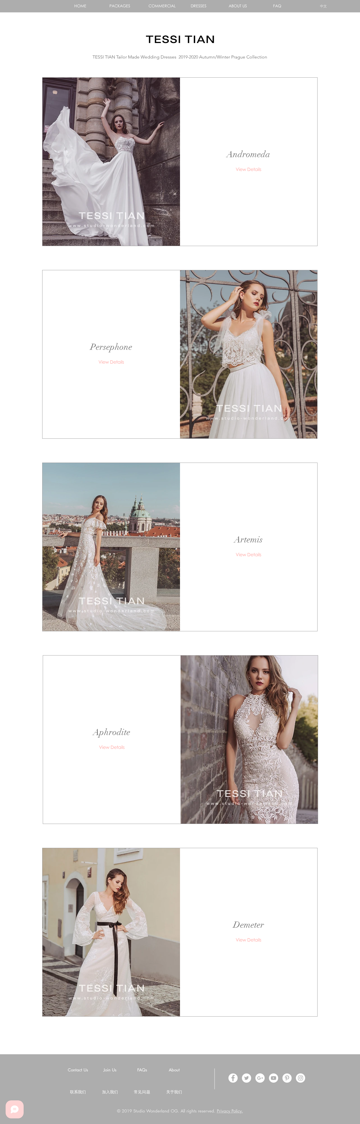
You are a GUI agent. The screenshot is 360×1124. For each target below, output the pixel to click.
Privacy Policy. (230, 1111)
